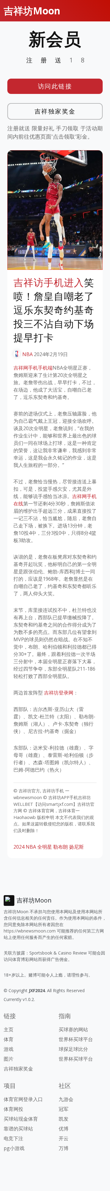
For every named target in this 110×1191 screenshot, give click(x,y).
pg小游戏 (14, 1148)
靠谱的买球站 (18, 1128)
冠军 (63, 1109)
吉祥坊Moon (32, 10)
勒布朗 (60, 846)
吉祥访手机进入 (48, 282)
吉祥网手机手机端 (33, 367)
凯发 (63, 1118)
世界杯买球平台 (76, 1039)
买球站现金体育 (21, 1118)
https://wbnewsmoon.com (30, 931)
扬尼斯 (76, 846)
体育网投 (13, 1109)
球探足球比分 (73, 1049)
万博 (63, 1148)
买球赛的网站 (73, 1029)
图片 (8, 1058)
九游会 (66, 1099)
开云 (63, 1138)
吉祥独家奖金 (55, 111)
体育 (8, 1039)
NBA (27, 354)
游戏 (8, 1049)
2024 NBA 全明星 (32, 846)
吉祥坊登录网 (58, 692)
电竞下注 (13, 1138)
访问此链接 (55, 86)
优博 (63, 1128)
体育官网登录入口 (23, 1099)
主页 (8, 1029)
